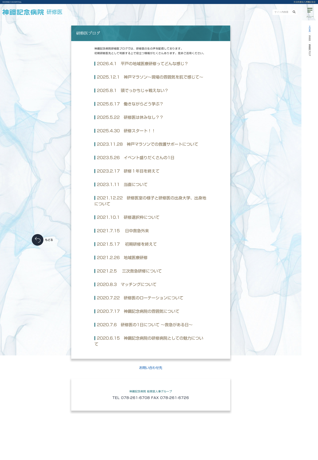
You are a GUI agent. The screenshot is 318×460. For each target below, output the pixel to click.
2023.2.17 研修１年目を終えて (128, 171)
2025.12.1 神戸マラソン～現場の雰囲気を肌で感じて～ (150, 77)
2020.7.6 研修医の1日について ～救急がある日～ (145, 325)
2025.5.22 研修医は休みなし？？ (130, 117)
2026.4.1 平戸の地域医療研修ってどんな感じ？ (142, 64)
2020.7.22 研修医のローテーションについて (140, 298)
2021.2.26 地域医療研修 (122, 258)
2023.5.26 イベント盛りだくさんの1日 (135, 158)
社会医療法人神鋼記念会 (305, 2)
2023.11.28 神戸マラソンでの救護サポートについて (147, 144)
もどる (49, 240)
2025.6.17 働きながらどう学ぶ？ (130, 104)
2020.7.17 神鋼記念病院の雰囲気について (138, 311)
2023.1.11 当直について (122, 184)
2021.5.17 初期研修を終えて (127, 244)
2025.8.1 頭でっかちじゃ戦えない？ (132, 90)
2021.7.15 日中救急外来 (123, 231)
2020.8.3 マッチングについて (127, 284)
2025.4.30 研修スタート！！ (126, 131)
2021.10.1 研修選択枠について (128, 217)
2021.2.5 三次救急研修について (129, 271)
